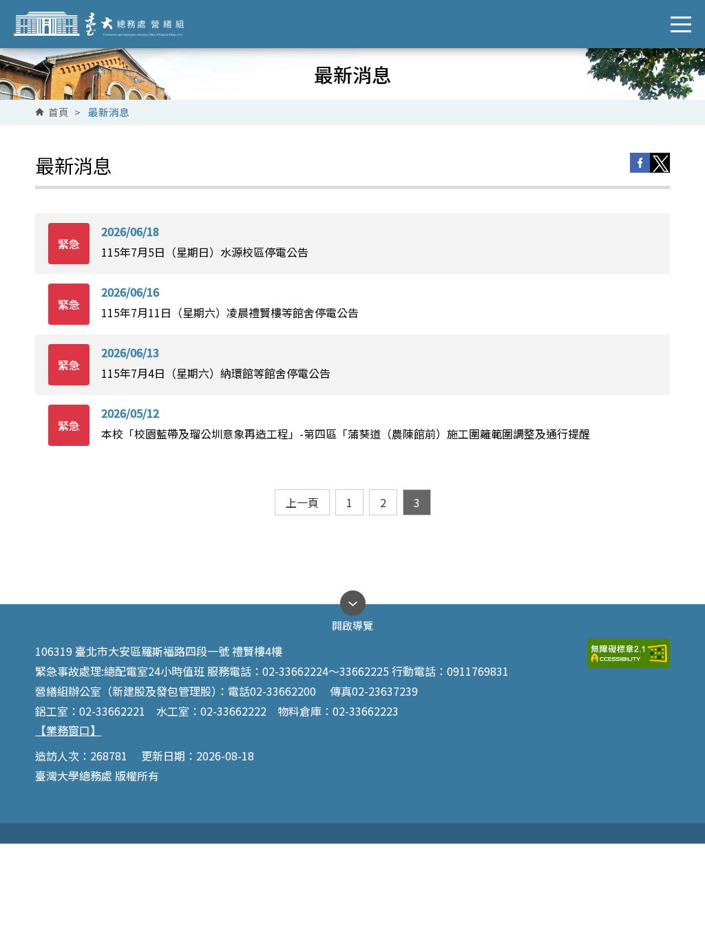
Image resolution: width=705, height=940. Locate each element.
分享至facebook (640, 163)
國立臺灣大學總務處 (109, 24)
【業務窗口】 (68, 730)
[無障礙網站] (628, 653)
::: (53, 112)
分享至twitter (660, 163)
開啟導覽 (352, 622)
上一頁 (302, 502)
